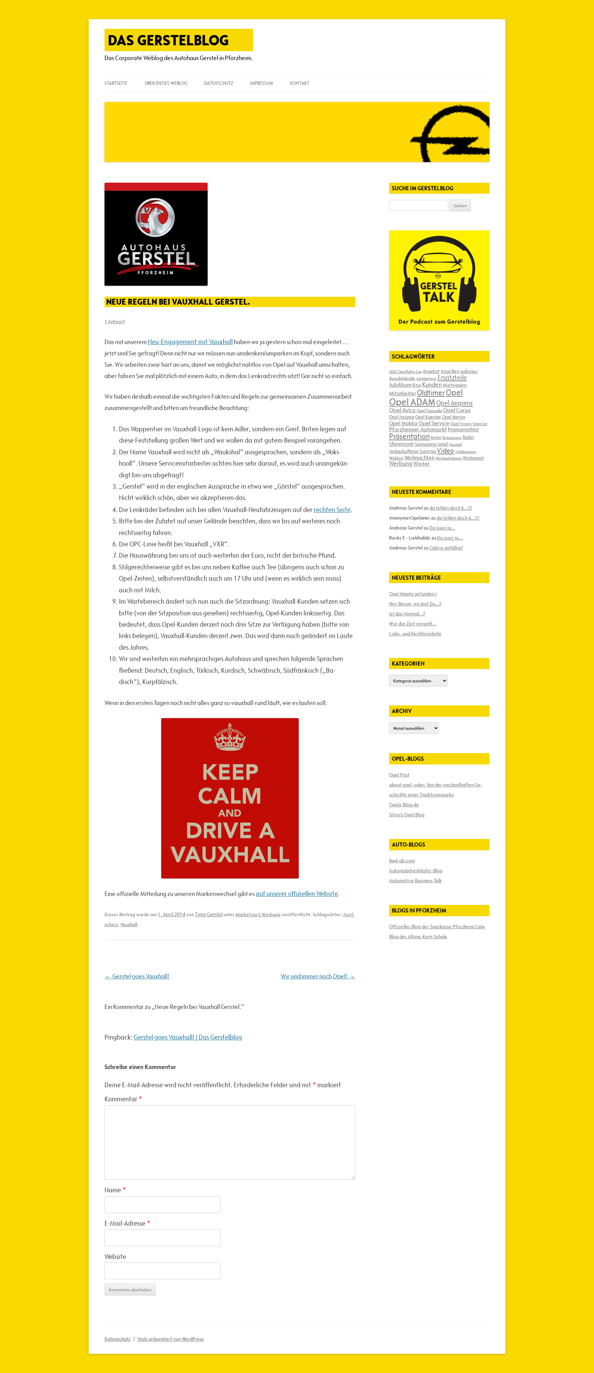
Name (115, 1190)
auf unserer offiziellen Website (297, 893)
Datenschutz (218, 83)
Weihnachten (419, 457)
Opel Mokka (403, 423)
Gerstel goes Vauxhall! (136, 976)
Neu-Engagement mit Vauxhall (190, 342)
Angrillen (450, 371)
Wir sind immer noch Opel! (318, 976)
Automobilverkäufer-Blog (415, 870)
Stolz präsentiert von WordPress (171, 1339)
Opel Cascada (429, 410)
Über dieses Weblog (166, 83)
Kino (416, 385)
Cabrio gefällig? (446, 548)
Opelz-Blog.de (404, 805)
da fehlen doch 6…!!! (450, 508)
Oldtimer (431, 392)
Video (445, 450)
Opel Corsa (457, 410)
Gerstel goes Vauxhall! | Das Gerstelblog (188, 1037)
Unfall (442, 444)
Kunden (432, 384)
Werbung (400, 463)
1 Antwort (114, 321)
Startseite (116, 83)
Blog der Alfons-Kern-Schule (418, 936)
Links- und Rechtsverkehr (415, 634)
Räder (468, 437)
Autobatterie (426, 378)
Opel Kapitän (428, 417)
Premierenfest (463, 429)
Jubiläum (400, 384)
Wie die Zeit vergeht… (413, 624)
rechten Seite (332, 510)
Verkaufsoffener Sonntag (412, 451)
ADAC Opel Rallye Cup (405, 371)
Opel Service (433, 423)
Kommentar (123, 1099)
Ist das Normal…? (407, 614)
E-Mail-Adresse (127, 1223)
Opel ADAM (412, 402)
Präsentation (409, 436)
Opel (454, 392)
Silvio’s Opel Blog (407, 815)
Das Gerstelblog (168, 40)
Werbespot (473, 458)
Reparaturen (452, 437)
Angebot (431, 371)
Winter (421, 463)
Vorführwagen (465, 451)
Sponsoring (425, 444)
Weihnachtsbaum (449, 458)
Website (115, 1256)
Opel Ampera (454, 403)
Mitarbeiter (402, 393)
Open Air (480, 423)
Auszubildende (402, 378)
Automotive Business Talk (415, 880)
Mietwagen (454, 385)
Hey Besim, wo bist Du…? (415, 604)
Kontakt (299, 83)
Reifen (436, 437)
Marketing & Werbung (257, 914)
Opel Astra (402, 410)
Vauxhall (128, 924)
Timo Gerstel (208, 914)
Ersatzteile (452, 377)
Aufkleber (469, 371)
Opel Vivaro (461, 423)
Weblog (396, 458)
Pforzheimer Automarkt (418, 429)
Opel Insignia (401, 417)
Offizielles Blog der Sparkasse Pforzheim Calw (437, 926)
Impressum (261, 83)
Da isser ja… (442, 528)
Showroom (401, 443)
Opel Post (399, 775)
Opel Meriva (453, 417)
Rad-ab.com (402, 861)
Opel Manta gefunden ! (413, 594)
